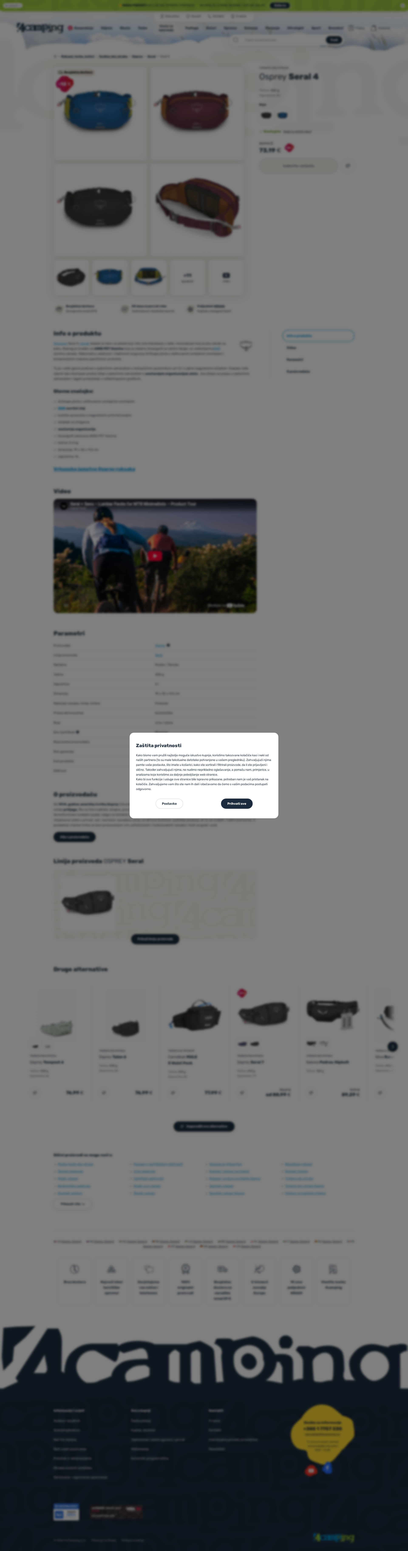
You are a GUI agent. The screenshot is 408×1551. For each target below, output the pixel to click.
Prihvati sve (236, 804)
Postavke (169, 804)
